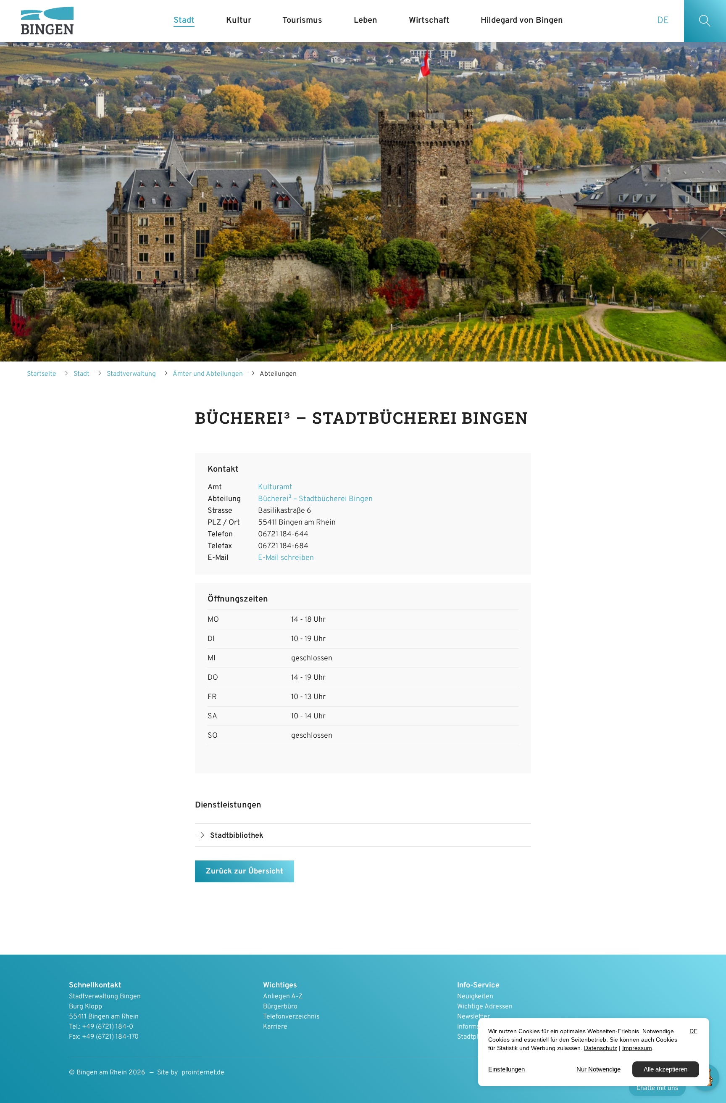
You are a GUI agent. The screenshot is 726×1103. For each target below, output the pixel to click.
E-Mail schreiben (286, 558)
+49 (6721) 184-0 (107, 1027)
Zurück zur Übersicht (244, 871)
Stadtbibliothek (236, 836)
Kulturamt (275, 487)
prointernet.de (203, 1073)
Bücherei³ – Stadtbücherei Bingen (315, 499)
